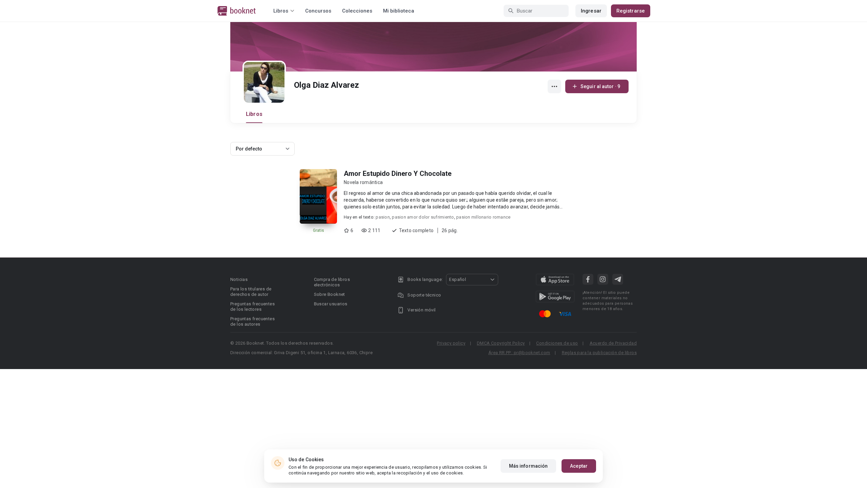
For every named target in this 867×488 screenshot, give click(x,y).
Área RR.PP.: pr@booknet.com (519, 352)
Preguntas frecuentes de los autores (252, 321)
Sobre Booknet (329, 294)
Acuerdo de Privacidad (613, 343)
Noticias (239, 279)
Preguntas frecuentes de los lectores (252, 306)
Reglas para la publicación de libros (599, 352)
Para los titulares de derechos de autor (250, 291)
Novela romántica (363, 182)
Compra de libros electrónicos (332, 282)
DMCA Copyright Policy (501, 343)
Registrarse (630, 11)
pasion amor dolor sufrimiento (423, 217)
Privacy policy (451, 343)
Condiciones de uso (557, 343)
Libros (254, 114)
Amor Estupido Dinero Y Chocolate (397, 173)
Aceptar (579, 466)
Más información (528, 466)
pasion (383, 217)
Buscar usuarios (330, 303)
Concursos (318, 11)
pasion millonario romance (483, 217)
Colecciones (357, 11)
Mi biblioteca (398, 11)
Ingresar (591, 11)
